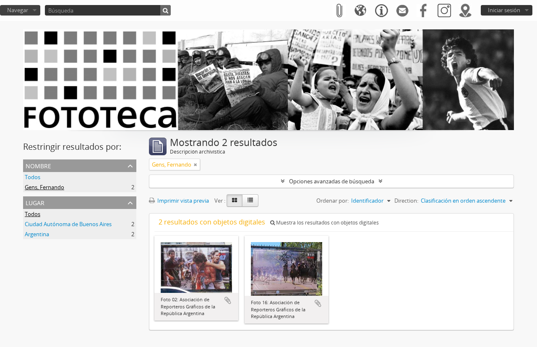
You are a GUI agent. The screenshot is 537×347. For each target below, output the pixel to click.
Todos (32, 177)
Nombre (38, 165)
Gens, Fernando (44, 187)
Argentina (37, 234)
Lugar (35, 202)
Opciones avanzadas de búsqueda (331, 181)
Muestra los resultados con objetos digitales (327, 222)
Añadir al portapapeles (228, 300)
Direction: (406, 200)
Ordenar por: (332, 200)
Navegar (17, 10)
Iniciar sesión (504, 10)
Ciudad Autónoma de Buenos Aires (68, 224)
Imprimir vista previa (182, 200)
